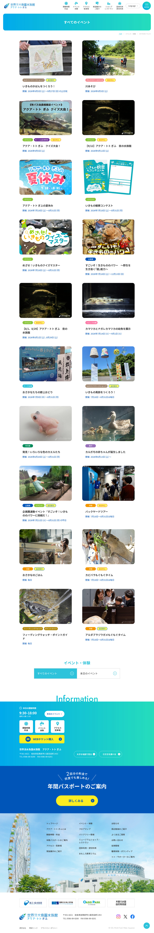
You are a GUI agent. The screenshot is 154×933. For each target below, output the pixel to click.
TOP (120, 34)
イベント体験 (76, 7)
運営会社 (22, 928)
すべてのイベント (47, 673)
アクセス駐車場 (86, 7)
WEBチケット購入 (43, 739)
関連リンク (33, 928)
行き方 (109, 754)
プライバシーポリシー (49, 928)
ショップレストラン (109, 7)
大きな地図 (84, 754)
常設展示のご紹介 (97, 7)
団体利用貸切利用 (119, 7)
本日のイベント (89, 673)
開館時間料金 (66, 7)
